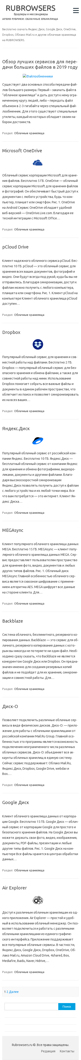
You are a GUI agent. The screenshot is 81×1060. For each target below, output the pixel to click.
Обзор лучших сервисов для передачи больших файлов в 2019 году (40, 64)
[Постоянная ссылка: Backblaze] (40, 629)
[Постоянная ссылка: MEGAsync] (40, 538)
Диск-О (10, 706)
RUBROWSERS (30, 7)
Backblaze (12, 621)
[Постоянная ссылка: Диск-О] (40, 715)
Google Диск (15, 802)
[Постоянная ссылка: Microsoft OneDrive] (40, 170)
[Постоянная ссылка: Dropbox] (41, 351)
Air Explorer (14, 887)
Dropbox (11, 332)
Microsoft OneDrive (22, 150)
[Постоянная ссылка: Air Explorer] (40, 907)
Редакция (48, 1051)
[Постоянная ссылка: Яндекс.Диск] (40, 448)
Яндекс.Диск (16, 428)
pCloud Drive (15, 246)
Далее (14, 992)
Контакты (67, 1051)
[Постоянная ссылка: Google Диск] (40, 811)
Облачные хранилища (29, 133)
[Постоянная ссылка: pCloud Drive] (40, 255)
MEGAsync (12, 530)
